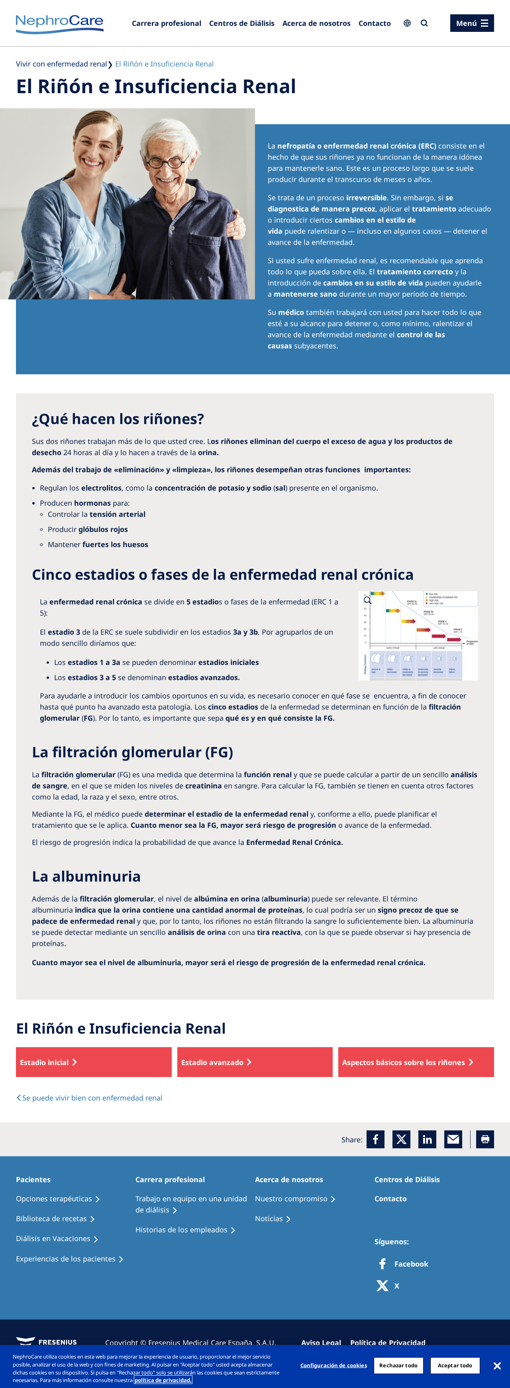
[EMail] (453, 1139)
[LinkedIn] (427, 1139)
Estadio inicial (44, 1062)
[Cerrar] (497, 1365)
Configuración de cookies (333, 1365)
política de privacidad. (163, 1379)
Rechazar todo (398, 1365)
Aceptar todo (455, 1365)
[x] (401, 1139)
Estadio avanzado (212, 1062)
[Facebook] (375, 1139)
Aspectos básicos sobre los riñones (403, 1062)
